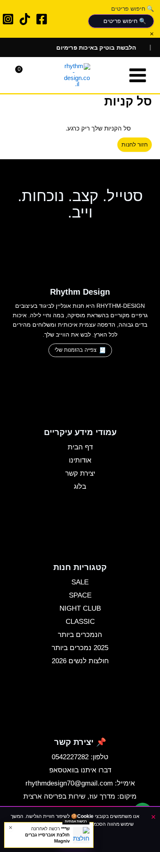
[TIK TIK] (25, 19)
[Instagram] (8, 19)
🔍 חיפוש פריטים (132, 8)
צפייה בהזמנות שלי (75, 350)
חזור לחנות (134, 145)
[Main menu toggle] (137, 75)
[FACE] (42, 19)
